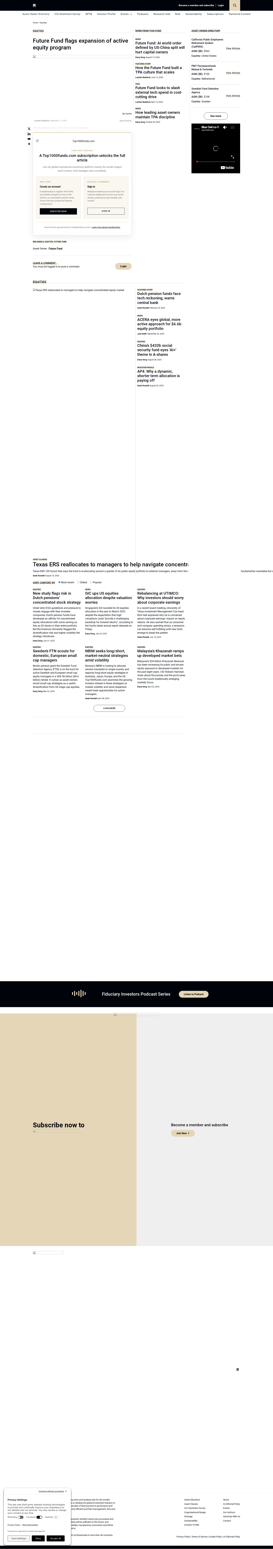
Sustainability (193, 14)
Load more (109, 708)
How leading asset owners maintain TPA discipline (157, 114)
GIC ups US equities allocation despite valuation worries (108, 598)
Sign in (106, 211)
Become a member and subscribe (196, 5)
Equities (38, 30)
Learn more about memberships (106, 227)
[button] (234, 5)
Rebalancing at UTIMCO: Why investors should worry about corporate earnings (160, 598)
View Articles (233, 48)
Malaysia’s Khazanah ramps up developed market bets (160, 653)
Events (125, 14)
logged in (52, 266)
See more (215, 116)
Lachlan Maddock (142, 77)
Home (35, 23)
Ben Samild (38, 242)
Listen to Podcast (193, 994)
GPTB (88, 14)
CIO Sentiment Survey (67, 14)
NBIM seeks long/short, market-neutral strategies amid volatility (106, 655)
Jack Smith (142, 334)
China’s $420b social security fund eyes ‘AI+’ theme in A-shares (156, 350)
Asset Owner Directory (35, 14)
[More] (29, 144)
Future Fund (60, 242)
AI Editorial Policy (231, 1536)
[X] (29, 129)
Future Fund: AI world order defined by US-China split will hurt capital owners (160, 48)
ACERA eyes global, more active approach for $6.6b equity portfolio (159, 324)
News (138, 39)
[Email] (29, 139)
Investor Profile (106, 14)
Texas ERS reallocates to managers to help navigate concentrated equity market (134, 564)
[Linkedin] (29, 134)
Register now (58, 211)
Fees (137, 84)
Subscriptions (215, 14)
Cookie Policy (215, 1536)
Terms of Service (199, 1536)
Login (221, 5)
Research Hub (162, 14)
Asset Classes (40, 559)
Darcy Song (140, 57)
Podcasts (143, 14)
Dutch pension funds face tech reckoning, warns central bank (159, 298)
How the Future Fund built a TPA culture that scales (158, 70)
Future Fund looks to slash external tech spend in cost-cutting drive (158, 92)
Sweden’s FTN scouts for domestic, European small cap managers (55, 655)
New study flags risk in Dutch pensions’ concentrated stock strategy (57, 598)
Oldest (83, 582)
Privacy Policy (183, 1536)
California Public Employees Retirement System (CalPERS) (207, 43)
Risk (177, 14)
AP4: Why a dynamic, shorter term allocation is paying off (158, 376)
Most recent (67, 582)
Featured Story (143, 64)
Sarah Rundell (39, 576)
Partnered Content (240, 14)
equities (49, 242)
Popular (97, 582)
